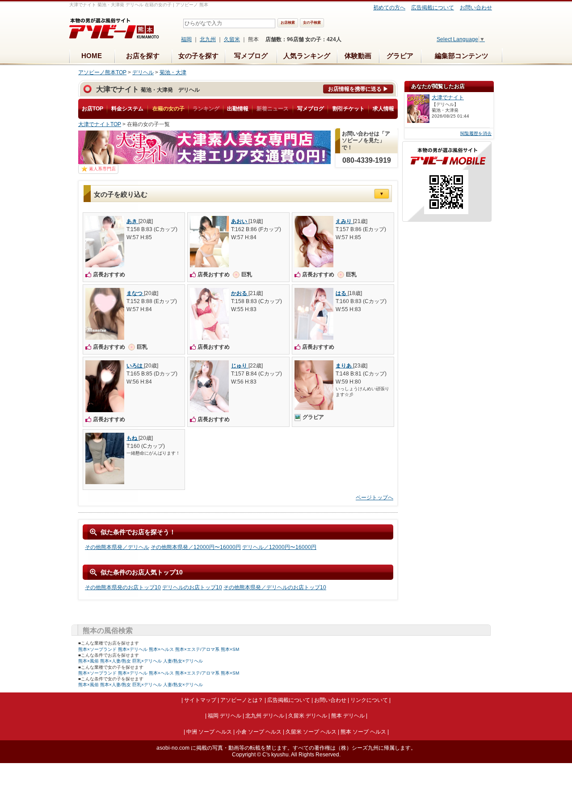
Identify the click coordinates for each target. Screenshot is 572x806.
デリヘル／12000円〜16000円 (279, 547)
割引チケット (348, 108)
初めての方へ (389, 7)
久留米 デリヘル (307, 716)
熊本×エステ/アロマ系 (197, 649)
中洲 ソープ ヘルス (209, 732)
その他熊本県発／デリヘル (117, 547)
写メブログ (251, 55)
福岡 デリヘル (224, 716)
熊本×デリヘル (132, 649)
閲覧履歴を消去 (476, 133)
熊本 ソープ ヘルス (363, 732)
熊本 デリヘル (348, 716)
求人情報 (383, 108)
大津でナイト (448, 97)
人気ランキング (306, 55)
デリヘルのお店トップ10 (192, 587)
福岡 (186, 39)
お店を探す (143, 55)
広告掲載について (432, 7)
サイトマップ (200, 700)
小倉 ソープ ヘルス (259, 732)
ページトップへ (374, 497)
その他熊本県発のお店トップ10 (123, 587)
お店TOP (92, 108)
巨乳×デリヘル (147, 660)
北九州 (208, 39)
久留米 (232, 39)
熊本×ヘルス (161, 649)
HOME (91, 55)
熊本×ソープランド (97, 649)
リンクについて (369, 700)
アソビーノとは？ (241, 700)
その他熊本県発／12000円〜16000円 (196, 547)
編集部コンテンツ (461, 55)
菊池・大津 (173, 72)
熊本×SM (230, 649)
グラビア (400, 55)
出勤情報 (237, 108)
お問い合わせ (476, 7)
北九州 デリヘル (264, 716)
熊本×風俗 (88, 660)
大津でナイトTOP (99, 124)
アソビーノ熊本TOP (102, 72)
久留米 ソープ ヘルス (311, 732)
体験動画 (358, 55)
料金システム (127, 108)
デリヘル (143, 72)
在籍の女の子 (168, 108)
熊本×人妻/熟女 (115, 660)
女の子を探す (198, 55)
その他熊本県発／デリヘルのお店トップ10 (274, 587)
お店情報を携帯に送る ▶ (358, 89)
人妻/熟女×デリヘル (183, 660)
